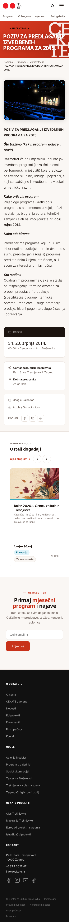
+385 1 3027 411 (17, 866)
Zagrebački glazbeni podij (22, 792)
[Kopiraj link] (41, 418)
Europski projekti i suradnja (23, 827)
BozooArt (11, 916)
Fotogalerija (58, 16)
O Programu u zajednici (31, 16)
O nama (11, 694)
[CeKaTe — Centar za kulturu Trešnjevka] (12, 6)
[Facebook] (24, 418)
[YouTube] (25, 880)
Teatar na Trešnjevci (18, 778)
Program (7, 16)
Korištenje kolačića (40, 904)
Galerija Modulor (16, 757)
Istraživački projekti (18, 834)
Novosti (11, 708)
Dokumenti (13, 722)
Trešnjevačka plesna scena (23, 785)
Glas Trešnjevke (16, 813)
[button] (62, 6)
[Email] (33, 418)
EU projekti (13, 715)
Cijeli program (18, 458)
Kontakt (11, 736)
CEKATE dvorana (16, 701)
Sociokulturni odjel (17, 771)
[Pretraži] (52, 6)
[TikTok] (34, 880)
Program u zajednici (18, 764)
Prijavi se (18, 646)
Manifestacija (37, 61)
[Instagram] (17, 880)
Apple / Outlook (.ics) (26, 407)
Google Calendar (23, 399)
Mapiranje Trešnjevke (19, 820)
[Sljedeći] (47, 459)
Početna (8, 61)
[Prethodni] (37, 459)
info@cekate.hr (41, 219)
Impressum (50, 898)
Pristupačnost (14, 729)
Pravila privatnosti (15, 904)
